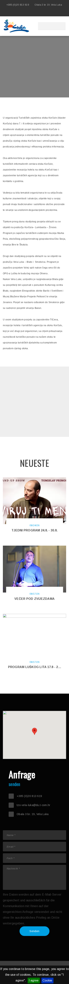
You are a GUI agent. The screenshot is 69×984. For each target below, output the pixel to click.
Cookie (47, 980)
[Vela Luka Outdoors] (46, 12)
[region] (34, 735)
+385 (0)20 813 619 (17, 4)
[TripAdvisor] (63, 12)
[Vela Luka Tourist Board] (40, 12)
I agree (34, 980)
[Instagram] (52, 12)
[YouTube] (57, 12)
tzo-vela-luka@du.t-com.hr (33, 805)
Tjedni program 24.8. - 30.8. (35, 530)
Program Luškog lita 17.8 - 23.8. (35, 667)
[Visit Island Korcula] (34, 12)
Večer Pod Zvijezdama (34, 598)
